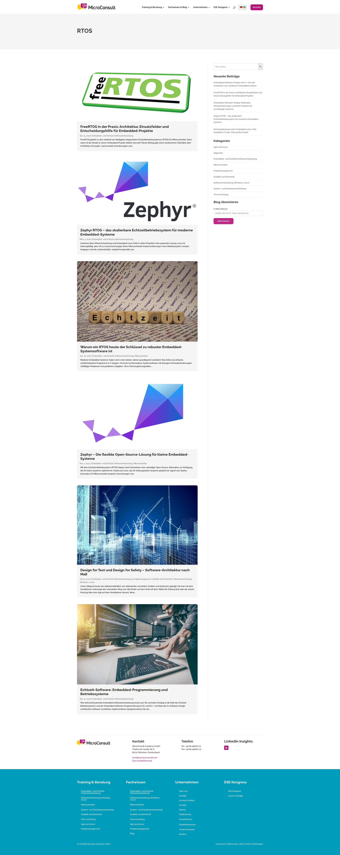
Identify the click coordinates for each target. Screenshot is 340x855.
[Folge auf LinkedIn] (226, 748)
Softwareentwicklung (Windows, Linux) (231, 183)
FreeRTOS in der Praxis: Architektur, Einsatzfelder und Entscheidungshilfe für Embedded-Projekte (124, 129)
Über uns (183, 791)
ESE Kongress (221, 7)
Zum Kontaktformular (142, 761)
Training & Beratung (152, 7)
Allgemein (218, 153)
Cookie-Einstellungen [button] (254, 844)
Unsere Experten (187, 829)
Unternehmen (200, 7)
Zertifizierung (185, 814)
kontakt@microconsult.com (144, 757)
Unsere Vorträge (235, 796)
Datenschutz (232, 844)
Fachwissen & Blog (177, 7)
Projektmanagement (142, 579)
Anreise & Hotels (186, 800)
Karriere (182, 834)
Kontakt (257, 7)
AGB (241, 844)
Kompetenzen (185, 819)
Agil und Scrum (221, 147)
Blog (132, 833)
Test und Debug (221, 194)
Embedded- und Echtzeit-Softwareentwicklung (112, 136)
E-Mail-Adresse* (221, 209)
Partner (182, 810)
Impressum (221, 844)
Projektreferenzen (187, 824)
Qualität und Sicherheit (162, 579)
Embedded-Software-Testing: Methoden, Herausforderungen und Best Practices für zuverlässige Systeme (233, 106)
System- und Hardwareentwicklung (230, 188)
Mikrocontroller (141, 356)
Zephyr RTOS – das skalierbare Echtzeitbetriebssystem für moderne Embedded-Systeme (236, 119)
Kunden (182, 805)
